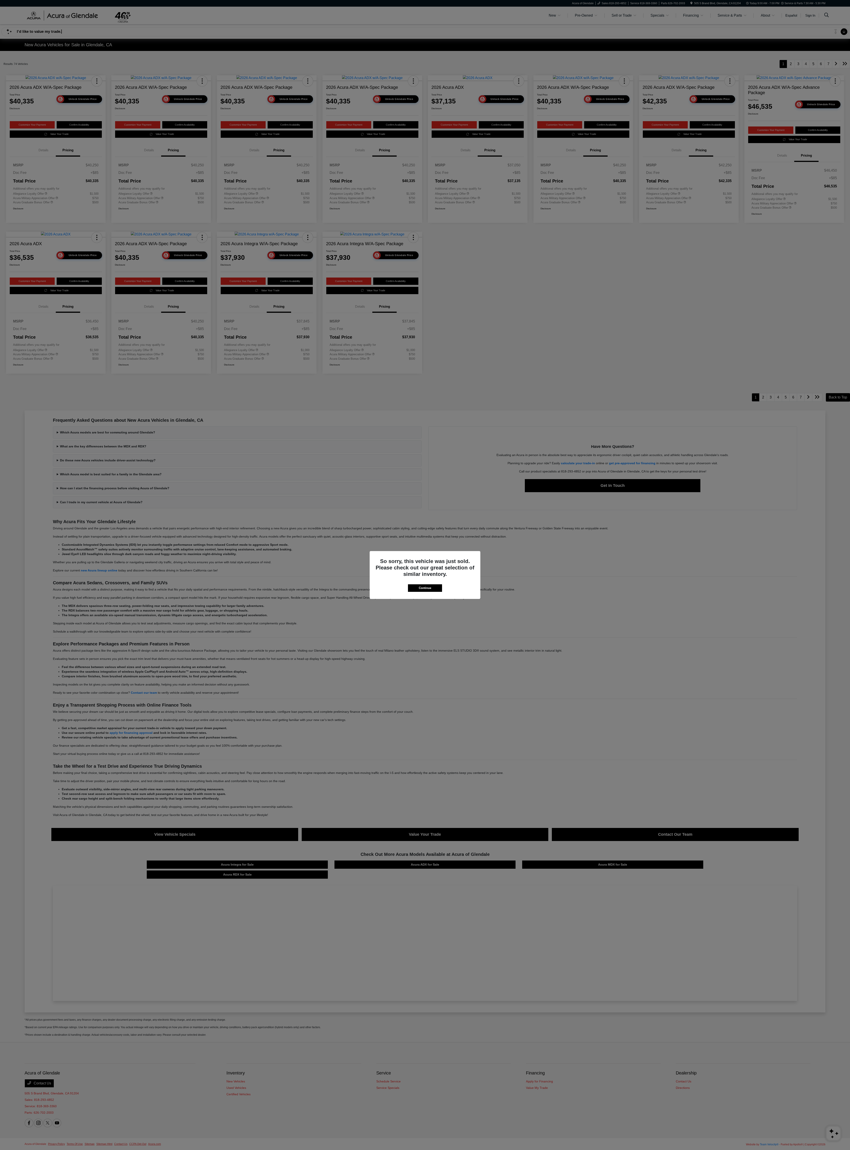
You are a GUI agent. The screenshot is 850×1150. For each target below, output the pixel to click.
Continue (425, 588)
